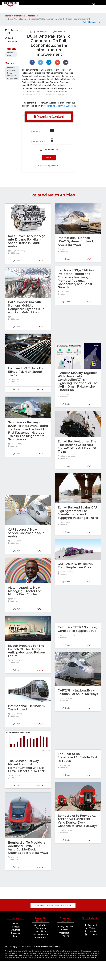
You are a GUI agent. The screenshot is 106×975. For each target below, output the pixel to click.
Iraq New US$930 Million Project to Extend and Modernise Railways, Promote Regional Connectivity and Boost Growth (76, 279)
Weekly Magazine (65, 926)
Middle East (33, 16)
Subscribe (15, 933)
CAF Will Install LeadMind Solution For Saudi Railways (78, 692)
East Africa (41, 928)
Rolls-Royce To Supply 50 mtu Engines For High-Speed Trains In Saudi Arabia (26, 241)
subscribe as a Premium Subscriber (59, 106)
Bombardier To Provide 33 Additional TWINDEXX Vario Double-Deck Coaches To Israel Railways (28, 847)
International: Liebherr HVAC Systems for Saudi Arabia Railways (76, 241)
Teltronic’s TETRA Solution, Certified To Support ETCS (77, 628)
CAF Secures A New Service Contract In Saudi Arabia (26, 533)
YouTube (92, 934)
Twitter (92, 928)
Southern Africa (40, 934)
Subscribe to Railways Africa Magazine (53, 905)
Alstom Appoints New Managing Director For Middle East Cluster (24, 591)
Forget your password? (48, 165)
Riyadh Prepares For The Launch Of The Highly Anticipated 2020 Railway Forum (26, 651)
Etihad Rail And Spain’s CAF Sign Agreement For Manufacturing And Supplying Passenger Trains (78, 512)
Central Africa (40, 925)
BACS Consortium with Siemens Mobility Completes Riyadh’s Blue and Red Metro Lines (26, 307)
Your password (38, 141)
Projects (65, 936)
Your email (35, 131)
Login (15, 936)
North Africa (40, 931)
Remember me (51, 149)
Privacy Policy (54, 947)
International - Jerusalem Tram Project (26, 707)
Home (8, 16)
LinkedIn (92, 931)
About (15, 923)
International (19, 16)
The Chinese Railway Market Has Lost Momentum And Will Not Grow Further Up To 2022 (26, 766)
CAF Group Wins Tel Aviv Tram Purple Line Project (76, 565)
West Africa (40, 937)
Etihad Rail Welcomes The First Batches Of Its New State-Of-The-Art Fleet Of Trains (77, 446)
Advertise (15, 930)
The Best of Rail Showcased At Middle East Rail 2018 (77, 757)
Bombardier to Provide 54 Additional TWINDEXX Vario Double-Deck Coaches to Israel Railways (77, 821)
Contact (15, 927)
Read (89, 259)
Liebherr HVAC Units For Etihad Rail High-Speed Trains (26, 371)
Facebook (92, 925)
